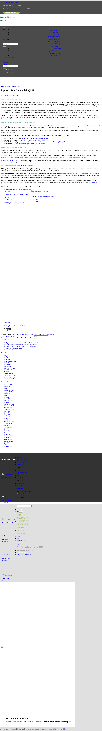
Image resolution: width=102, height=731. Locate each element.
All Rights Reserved (31, 729)
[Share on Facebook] (5, 333)
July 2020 (7, 411)
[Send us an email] (10, 30)
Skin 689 (6, 372)
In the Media (8, 363)
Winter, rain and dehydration (13, 348)
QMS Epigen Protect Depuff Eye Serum (16, 194)
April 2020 (7, 416)
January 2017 (8, 437)
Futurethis (6, 86)
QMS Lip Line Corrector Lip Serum (11, 160)
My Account (20, 483)
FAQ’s (4, 59)
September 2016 (9, 441)
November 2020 (9, 406)
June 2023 (7, 388)
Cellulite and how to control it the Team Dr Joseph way (17, 338)
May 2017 (7, 430)
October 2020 (8, 408)
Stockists (19, 470)
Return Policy (21, 489)
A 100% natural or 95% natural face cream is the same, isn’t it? (22, 346)
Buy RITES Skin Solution (55, 45)
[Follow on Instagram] (21, 499)
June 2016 (7, 443)
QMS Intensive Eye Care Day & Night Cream (33, 140)
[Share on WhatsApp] (2, 333)
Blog (4, 61)
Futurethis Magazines (10, 361)
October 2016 (8, 439)
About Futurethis (7, 62)
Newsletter (7, 365)
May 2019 (7, 420)
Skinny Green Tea (9, 377)
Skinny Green (54, 47)
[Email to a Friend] (11, 333)
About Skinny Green (55, 48)
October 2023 (8, 385)
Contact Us (6, 64)
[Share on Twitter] (8, 333)
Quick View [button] (7, 191)
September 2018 (9, 422)
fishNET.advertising (59, 729)
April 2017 (7, 432)
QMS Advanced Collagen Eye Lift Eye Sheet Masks (30, 144)
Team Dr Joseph (54, 52)
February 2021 (8, 401)
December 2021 (9, 390)
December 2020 (9, 404)
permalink (51, 334)
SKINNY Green (8, 373)
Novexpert (7, 366)
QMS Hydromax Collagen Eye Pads (14, 326)
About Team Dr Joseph (55, 53)
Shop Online (6, 27)
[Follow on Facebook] (18, 499)
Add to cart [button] (8, 199)
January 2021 (8, 402)
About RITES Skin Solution (55, 43)
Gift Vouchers (21, 485)
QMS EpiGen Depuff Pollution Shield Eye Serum (35, 138)
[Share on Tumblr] (18, 333)
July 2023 (7, 386)
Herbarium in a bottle (7, 336)
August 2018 (8, 423)
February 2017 (8, 436)
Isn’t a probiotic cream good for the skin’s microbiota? (20, 344)
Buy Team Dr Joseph (55, 55)
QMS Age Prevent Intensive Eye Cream (43, 196)
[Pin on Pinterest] (14, 333)
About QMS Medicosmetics (55, 38)
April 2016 (7, 444)
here (5, 187)
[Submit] (4, 46)
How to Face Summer (10, 350)
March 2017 (7, 434)
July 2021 (7, 394)
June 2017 (7, 429)
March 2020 (7, 418)
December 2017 (9, 425)
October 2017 (8, 427)
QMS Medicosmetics (54, 36)
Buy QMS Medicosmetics (55, 39)
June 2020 (7, 413)
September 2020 (9, 409)
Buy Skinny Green (55, 50)
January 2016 (8, 446)
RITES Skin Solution (54, 41)
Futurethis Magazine (8, 57)
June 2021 (7, 395)
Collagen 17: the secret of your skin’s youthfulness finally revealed (24, 343)
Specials (19, 487)
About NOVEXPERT (55, 32)
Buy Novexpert (55, 34)
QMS (52, 135)
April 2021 (7, 399)
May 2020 (7, 415)
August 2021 (8, 392)
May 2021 (7, 397)
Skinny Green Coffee (10, 375)
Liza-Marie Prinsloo (7, 94)
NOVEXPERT (54, 31)
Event (6, 358)
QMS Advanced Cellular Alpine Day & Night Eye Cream (54, 142)
